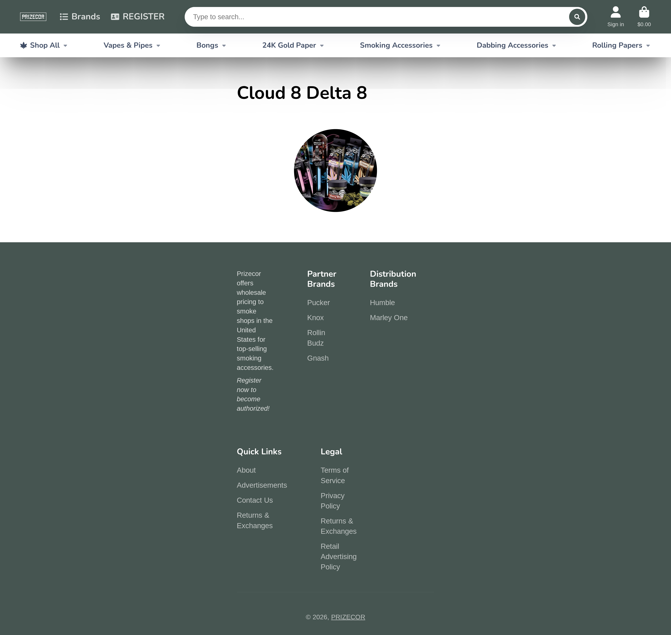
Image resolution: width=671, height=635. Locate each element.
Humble (382, 302)
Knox (315, 317)
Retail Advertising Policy (339, 556)
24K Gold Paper (289, 45)
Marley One (389, 317)
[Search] (577, 17)
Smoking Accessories (396, 45)
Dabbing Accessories (512, 45)
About (246, 470)
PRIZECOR (348, 617)
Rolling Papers (617, 45)
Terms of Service (335, 475)
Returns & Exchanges (255, 520)
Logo (33, 17)
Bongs (207, 45)
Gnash (318, 358)
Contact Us (255, 500)
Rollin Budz (316, 337)
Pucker (318, 302)
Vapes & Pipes (128, 45)
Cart (644, 16)
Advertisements (262, 485)
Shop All (45, 45)
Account (615, 16)
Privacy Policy (333, 501)
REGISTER (144, 17)
